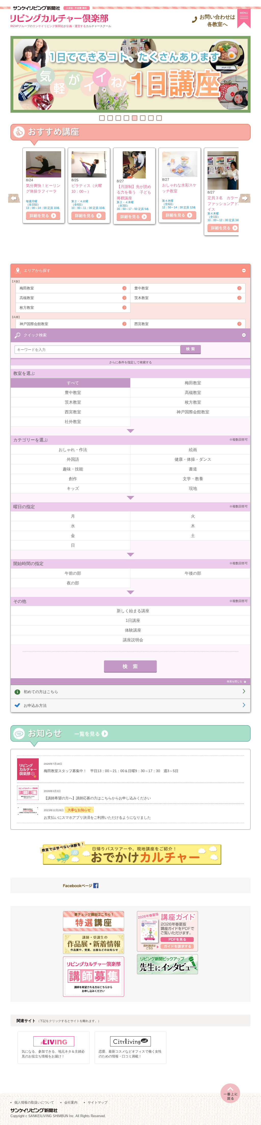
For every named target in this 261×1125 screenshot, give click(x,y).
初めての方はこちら (41, 691)
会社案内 (70, 1102)
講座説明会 (133, 640)
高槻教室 (27, 298)
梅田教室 (27, 288)
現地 (193, 488)
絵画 (193, 450)
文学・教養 (193, 479)
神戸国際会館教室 (34, 324)
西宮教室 (141, 324)
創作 (73, 479)
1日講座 (133, 620)
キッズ (73, 488)
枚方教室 (27, 307)
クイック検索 (35, 335)
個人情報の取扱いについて (34, 1102)
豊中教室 (141, 288)
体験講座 (133, 630)
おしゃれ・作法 (73, 450)
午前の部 (73, 573)
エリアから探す (37, 270)
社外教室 (73, 421)
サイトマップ (98, 1102)
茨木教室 (141, 298)
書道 (193, 469)
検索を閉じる (234, 681)
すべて (73, 383)
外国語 (73, 459)
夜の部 (73, 583)
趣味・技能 (73, 469)
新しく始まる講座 (133, 611)
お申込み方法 (35, 705)
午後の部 (193, 573)
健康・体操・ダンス (193, 459)
